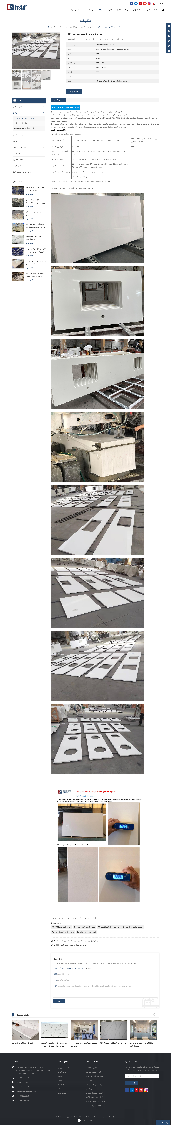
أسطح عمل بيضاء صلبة (88, 932)
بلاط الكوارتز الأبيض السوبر (64, 932)
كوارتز (65, 27)
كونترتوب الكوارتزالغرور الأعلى (81, 27)
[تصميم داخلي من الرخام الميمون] (18, 214)
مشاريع (110, 10)
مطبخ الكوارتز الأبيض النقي (86, 927)
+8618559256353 (94, 3)
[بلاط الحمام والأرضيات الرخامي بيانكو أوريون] (18, 239)
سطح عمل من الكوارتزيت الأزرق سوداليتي (35, 188)
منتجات (101, 10)
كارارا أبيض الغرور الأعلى (94, 1097)
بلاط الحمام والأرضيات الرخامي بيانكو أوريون (33, 237)
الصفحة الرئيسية (77, 10)
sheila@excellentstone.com (26, 1091)
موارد (127, 10)
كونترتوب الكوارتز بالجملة (94, 1076)
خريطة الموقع (62, 1084)
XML (59, 1089)
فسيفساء (16, 153)
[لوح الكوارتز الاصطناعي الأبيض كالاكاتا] (54, 1030)
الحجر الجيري (18, 160)
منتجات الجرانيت (19, 147)
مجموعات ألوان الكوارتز (22, 123)
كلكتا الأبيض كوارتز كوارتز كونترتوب (112, 1043)
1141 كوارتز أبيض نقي (63, 927)
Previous (154, 1014)
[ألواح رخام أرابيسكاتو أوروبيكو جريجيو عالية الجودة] (18, 202)
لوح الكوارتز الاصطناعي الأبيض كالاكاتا (54, 1043)
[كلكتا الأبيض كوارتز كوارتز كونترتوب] (113, 1030)
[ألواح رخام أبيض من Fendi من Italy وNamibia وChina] (18, 227)
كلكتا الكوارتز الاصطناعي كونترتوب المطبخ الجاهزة (82, 1044)
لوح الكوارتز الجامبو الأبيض (110, 927)
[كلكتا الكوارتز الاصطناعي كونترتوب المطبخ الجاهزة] (84, 1030)
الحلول (119, 10)
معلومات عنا (91, 10)
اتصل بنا (147, 10)
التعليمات (89, 1080)
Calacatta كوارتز (91, 1068)
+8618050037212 (22, 1082)
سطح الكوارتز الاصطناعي (94, 1105)
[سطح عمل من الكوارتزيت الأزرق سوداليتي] (18, 190)
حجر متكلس (17, 107)
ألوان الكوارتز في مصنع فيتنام (24, 128)
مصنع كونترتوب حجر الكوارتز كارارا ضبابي (36, 262)
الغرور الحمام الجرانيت (93, 1072)
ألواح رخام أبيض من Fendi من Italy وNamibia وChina (35, 225)
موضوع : (72, 968)
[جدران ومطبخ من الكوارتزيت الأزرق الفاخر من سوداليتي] (18, 251)
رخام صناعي (18, 135)
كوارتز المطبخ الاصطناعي (94, 1093)
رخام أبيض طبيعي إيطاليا (94, 1084)
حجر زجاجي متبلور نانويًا (22, 172)
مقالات (156, 10)
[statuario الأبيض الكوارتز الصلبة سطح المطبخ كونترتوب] (143, 1030)
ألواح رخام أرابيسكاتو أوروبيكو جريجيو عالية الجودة (35, 201)
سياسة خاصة (61, 1093)
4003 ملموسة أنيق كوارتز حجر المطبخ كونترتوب (25, 1044)
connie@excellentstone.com (117, 3)
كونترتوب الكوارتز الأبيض (134, 927)
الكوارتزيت (17, 166)
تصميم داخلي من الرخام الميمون (34, 213)
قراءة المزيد (29, 194)
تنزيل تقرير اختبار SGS (58, 130)
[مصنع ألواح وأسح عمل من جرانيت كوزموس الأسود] (18, 276)
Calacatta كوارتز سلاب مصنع (96, 1101)
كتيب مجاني (137, 10)
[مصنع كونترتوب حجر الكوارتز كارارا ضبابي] (18, 263)
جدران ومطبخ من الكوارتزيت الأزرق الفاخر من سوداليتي (36, 250)
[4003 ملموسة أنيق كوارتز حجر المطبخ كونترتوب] (25, 1030)
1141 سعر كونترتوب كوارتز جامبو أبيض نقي (69, 968)
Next (157, 1014)
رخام (15, 141)
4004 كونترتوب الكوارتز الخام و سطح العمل (71, 945)
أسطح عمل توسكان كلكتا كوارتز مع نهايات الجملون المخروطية (77, 941)
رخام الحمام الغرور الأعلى (94, 1089)
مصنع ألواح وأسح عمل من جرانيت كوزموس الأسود (35, 274)
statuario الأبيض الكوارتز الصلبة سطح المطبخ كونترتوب (143, 1044)
